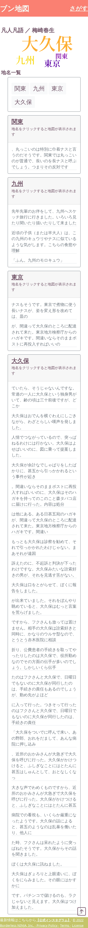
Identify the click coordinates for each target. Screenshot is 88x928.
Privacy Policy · (48, 925)
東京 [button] (57, 88)
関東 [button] (20, 88)
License (77, 925)
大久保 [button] (23, 102)
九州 (17, 183)
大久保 (20, 361)
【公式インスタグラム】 (53, 920)
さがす (79, 8)
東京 (17, 277)
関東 (17, 121)
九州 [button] (39, 88)
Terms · (65, 925)
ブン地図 (14, 8)
